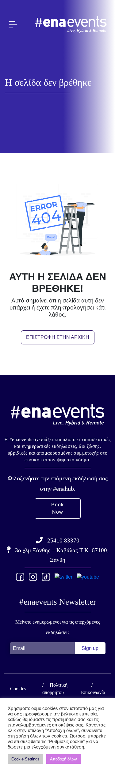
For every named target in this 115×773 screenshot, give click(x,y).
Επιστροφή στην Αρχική (57, 337)
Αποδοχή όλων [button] (63, 759)
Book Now (57, 508)
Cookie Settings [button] (25, 759)
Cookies (18, 688)
